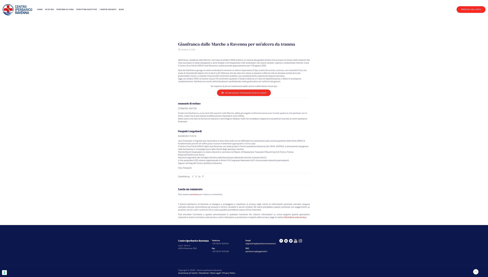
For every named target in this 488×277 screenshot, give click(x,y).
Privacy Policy (228, 273)
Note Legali (215, 273)
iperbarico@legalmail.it (256, 251)
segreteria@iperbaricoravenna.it (261, 243)
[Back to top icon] (475, 271)
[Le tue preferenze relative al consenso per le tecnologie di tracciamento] (4, 272)
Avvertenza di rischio (187, 273)
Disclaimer (204, 273)
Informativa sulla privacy (295, 217)
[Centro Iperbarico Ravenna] (17, 9)
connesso (193, 194)
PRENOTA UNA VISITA (471, 9)
